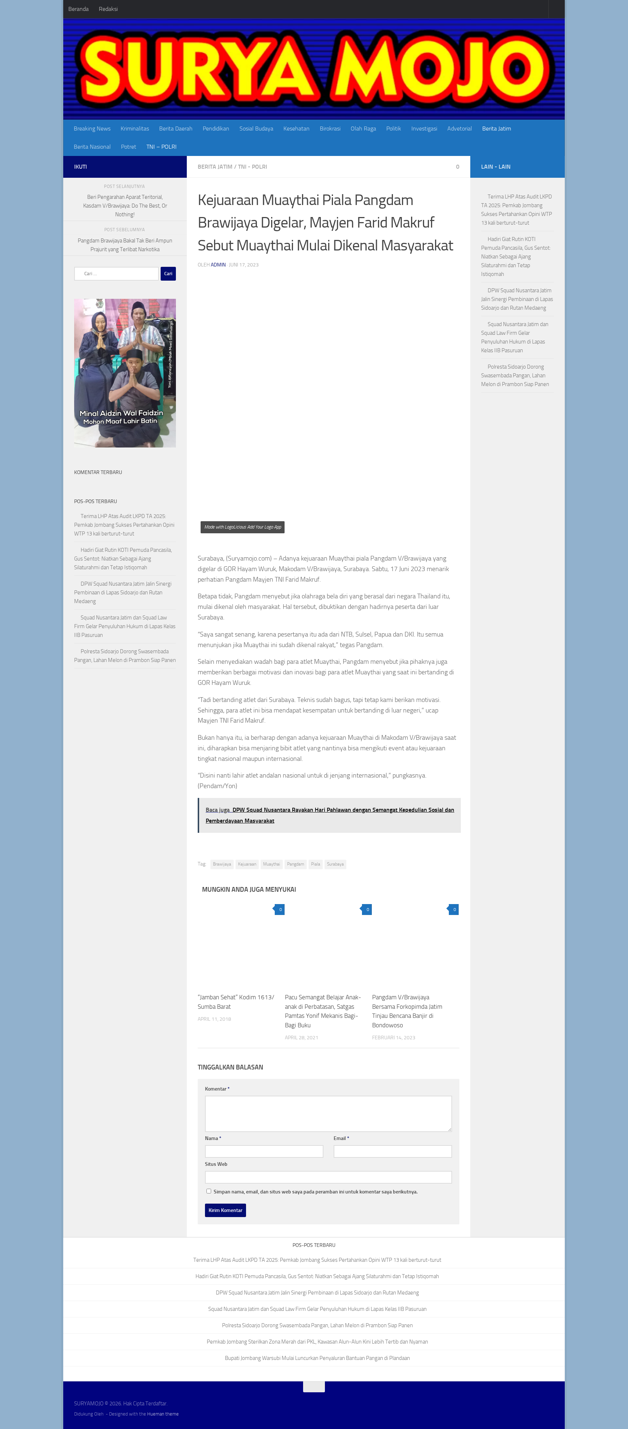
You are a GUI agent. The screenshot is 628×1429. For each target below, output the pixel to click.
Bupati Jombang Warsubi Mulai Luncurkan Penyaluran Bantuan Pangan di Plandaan (317, 1358)
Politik (393, 128)
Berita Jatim (496, 128)
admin (218, 265)
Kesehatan (296, 128)
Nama (213, 1138)
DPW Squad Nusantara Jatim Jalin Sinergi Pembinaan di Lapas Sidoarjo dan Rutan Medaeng (123, 593)
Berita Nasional (92, 146)
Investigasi (424, 128)
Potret (128, 146)
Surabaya (335, 864)
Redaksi (108, 8)
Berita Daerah (176, 128)
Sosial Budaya (256, 128)
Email (341, 1138)
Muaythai (271, 864)
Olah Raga (363, 128)
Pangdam (295, 864)
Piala (315, 864)
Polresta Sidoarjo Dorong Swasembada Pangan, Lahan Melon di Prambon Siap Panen (515, 376)
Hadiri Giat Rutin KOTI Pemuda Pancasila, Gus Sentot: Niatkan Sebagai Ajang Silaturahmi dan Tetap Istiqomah (123, 559)
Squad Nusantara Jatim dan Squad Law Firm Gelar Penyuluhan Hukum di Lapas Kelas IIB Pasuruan (125, 626)
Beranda (78, 8)
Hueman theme (163, 1414)
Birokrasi (330, 128)
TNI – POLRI (161, 146)
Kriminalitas (135, 128)
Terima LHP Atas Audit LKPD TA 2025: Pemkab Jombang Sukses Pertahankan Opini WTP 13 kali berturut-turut (124, 525)
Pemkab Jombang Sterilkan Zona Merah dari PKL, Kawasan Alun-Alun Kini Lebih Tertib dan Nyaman (317, 1341)
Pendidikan (216, 128)
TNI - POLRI (252, 166)
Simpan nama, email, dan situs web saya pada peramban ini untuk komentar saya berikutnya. (316, 1192)
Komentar (217, 1089)
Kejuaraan (247, 864)
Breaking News (92, 128)
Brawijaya (222, 864)
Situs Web (216, 1164)
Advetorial (459, 128)
